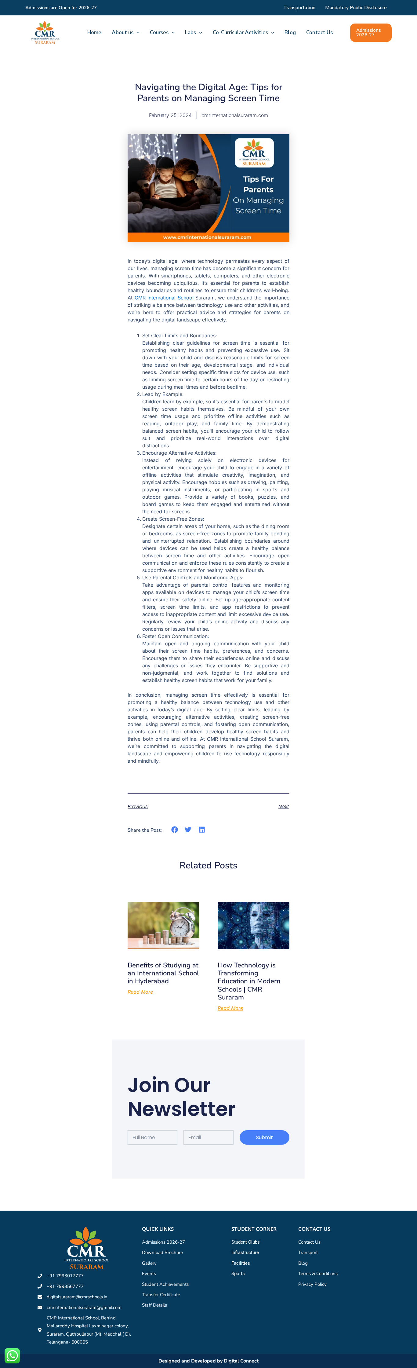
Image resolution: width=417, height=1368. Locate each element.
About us (122, 32)
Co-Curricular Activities (240, 32)
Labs (190, 32)
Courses (159, 32)
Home (94, 32)
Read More (140, 991)
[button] (136, 32)
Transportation (299, 7)
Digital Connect (241, 1361)
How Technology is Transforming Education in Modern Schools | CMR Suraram (249, 981)
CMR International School (164, 298)
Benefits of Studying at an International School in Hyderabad (163, 973)
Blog (290, 32)
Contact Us (319, 32)
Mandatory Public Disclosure (356, 7)
